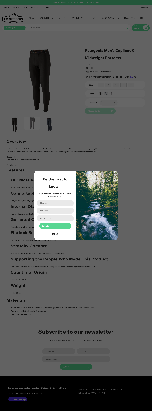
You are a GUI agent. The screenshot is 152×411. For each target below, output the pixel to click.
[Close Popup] (114, 173)
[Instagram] (57, 234)
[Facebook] (53, 234)
